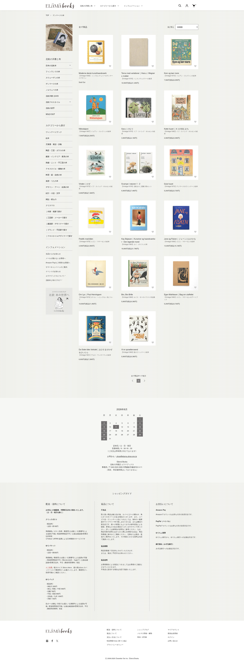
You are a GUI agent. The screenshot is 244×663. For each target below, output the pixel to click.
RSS (139, 637)
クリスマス (50, 205)
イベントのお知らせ (53, 271)
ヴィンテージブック (54, 132)
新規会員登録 (173, 633)
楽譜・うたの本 (52, 181)
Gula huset (168, 183)
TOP (47, 15)
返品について (112, 633)
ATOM (144, 637)
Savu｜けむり (127, 128)
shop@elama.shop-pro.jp (126, 456)
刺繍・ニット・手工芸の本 (56, 162)
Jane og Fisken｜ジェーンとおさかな (180, 238)
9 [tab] (61, 53)
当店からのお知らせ (53, 254)
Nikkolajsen (83, 128)
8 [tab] (57, 53)
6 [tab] (66, 50)
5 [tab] (63, 50)
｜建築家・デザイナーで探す (57, 223)
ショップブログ (143, 629)
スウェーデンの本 (53, 77)
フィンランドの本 (53, 71)
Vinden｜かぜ (84, 183)
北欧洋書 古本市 (52, 96)
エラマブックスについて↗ (56, 276)
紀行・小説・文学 (53, 193)
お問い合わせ (173, 641)
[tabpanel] (59, 37)
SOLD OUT (50, 114)
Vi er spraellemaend (129, 349)
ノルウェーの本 (52, 90)
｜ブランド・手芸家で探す (56, 229)
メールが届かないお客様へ (56, 258)
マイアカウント (173, 629)
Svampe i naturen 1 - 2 (130, 183)
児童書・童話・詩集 (54, 144)
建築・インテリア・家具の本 (57, 156)
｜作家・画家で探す (54, 211)
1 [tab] (47, 50)
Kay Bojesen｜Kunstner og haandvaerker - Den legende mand (138, 240)
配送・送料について (114, 629)
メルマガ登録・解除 (144, 633)
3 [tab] (55, 50)
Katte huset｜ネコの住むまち (176, 128)
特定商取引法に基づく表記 (117, 641)
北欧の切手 (50, 108)
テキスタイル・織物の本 (55, 168)
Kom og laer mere (171, 73)
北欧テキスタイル (53, 102)
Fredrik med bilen (86, 238)
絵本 (47, 138)
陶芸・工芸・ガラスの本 (55, 150)
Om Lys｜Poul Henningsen (90, 294)
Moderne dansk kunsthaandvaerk (93, 73)
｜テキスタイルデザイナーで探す (59, 236)
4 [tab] (59, 50)
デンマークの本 (58, 15)
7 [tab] (70, 50)
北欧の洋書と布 (86, 5)
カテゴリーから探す (108, 5)
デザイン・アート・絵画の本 (57, 187)
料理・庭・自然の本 (54, 174)
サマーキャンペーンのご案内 (56, 267)
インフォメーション (132, 5)
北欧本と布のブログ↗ (54, 280)
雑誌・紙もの (51, 199)
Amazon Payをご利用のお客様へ (58, 262)
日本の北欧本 (51, 65)
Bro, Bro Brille (127, 294)
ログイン (171, 637)
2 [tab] (51, 50)
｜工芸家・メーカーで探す (56, 217)
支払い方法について (114, 637)
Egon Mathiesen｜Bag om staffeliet (178, 294)
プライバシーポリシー (115, 644)
